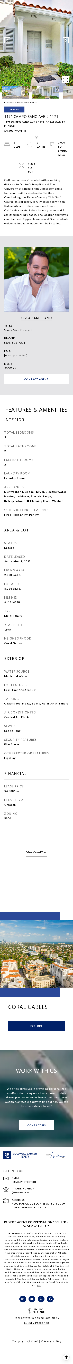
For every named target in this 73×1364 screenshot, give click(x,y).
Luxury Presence (36, 1322)
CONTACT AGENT (36, 379)
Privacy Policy (51, 1341)
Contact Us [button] (36, 1125)
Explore (36, 1026)
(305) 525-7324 (14, 342)
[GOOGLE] (50, 1299)
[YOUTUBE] (32, 1299)
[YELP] (41, 1299)
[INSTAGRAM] (22, 1299)
